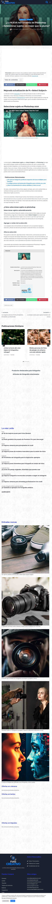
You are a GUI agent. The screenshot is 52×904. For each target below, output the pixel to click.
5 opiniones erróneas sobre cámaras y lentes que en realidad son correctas (21, 626)
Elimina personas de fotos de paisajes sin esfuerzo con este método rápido (38, 350)
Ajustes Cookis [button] (6, 900)
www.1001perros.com (32, 885)
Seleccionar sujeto (8, 305)
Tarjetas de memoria (7, 885)
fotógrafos (17, 93)
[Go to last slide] (4, 344)
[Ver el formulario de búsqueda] (47, 2)
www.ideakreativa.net (32, 880)
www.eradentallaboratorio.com (35, 889)
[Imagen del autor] (11, 29)
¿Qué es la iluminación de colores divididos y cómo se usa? (24, 185)
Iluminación (23, 19)
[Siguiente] (48, 344)
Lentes (3, 880)
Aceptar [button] (12, 900)
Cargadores (5, 890)
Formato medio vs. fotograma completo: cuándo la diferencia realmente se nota (22, 730)
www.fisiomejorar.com (33, 887)
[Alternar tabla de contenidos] (20, 80)
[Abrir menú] (50, 2)
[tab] (23, 361)
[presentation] (13, 337)
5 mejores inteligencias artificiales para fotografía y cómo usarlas (18, 782)
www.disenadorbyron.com (34, 878)
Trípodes (4, 883)
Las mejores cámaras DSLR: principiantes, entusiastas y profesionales (12, 314)
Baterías (4, 887)
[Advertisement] (26, 61)
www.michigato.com (32, 883)
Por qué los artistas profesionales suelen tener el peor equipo (17, 574)
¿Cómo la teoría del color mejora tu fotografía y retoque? (12, 350)
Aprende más (35, 76)
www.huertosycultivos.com (34, 882)
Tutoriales (29, 19)
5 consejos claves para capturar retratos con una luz (38, 314)
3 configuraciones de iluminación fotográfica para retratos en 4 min (26, 183)
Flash (3, 892)
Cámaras (4, 878)
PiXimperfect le (21, 97)
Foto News (16, 29)
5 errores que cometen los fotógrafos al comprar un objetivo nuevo (19, 678)
